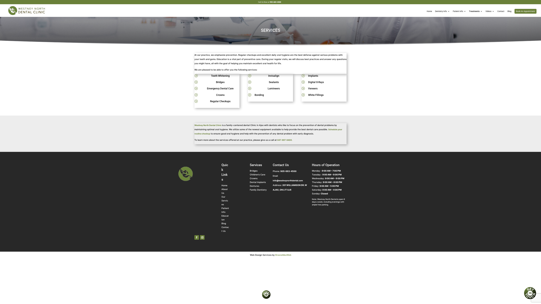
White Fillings (316, 94)
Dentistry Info (441, 11)
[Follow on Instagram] (202, 237)
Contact (500, 11)
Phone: (284, 171)
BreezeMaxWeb (283, 255)
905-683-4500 (275, 2)
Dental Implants (258, 182)
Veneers (313, 88)
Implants (313, 75)
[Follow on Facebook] (196, 237)
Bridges (220, 82)
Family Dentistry (258, 189)
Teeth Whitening (220, 75)
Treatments (474, 11)
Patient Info (458, 11)
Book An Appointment (525, 11)
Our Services (224, 200)
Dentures (254, 186)
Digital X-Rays (316, 82)
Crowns (220, 94)
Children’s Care (257, 174)
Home (429, 11)
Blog (509, 11)
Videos (488, 11)
